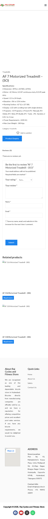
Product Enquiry (12, 138)
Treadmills (6, 72)
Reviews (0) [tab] (7, 150)
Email (7, 211)
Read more (8, 298)
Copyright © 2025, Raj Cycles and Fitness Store (24, 507)
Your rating (11, 179)
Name (8, 202)
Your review (11, 185)
